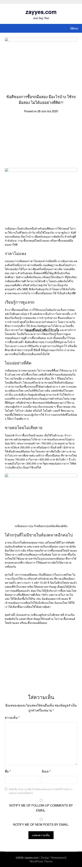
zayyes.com (41, 12)
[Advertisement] (41, 143)
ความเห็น (12, 717)
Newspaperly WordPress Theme (48, 859)
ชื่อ (8, 771)
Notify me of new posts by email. (41, 824)
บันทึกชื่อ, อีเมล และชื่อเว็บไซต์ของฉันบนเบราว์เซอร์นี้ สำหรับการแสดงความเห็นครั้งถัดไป (40, 790)
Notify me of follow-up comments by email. (41, 807)
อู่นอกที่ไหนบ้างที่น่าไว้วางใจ (42, 330)
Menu (74, 28)
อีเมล (46, 771)
